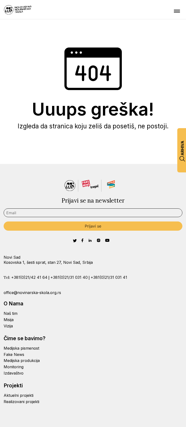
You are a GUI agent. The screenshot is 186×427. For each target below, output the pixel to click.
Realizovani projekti (21, 401)
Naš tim (10, 313)
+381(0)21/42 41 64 (29, 277)
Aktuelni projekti (18, 395)
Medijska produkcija (22, 360)
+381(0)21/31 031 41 (109, 277)
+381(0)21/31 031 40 (69, 277)
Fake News (14, 354)
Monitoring (13, 366)
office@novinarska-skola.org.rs (32, 292)
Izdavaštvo (13, 373)
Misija (9, 319)
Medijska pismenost (21, 348)
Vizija (8, 326)
